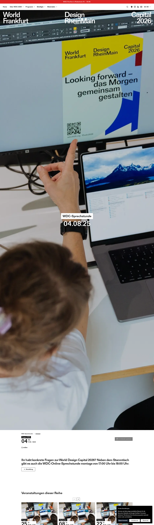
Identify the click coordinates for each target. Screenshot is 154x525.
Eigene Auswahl (123, 520)
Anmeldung (29, 469)
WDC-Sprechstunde (27, 434)
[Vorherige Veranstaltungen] (74, 499)
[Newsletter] (141, 6)
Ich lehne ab (134, 520)
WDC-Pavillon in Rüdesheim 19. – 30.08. (77, 2)
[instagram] (134, 6)
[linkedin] (138, 6)
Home (5, 7)
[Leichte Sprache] (131, 6)
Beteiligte (40, 7)
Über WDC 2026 (16, 7)
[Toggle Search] (127, 6)
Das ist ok (145, 520)
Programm (29, 7)
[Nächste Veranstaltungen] (78, 499)
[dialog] (134, 514)
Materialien (51, 7)
